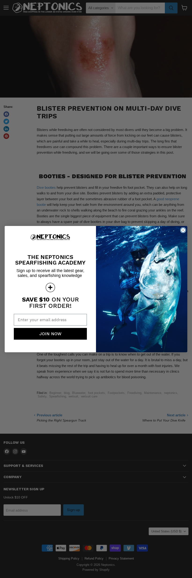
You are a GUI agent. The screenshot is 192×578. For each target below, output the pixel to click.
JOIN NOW (50, 333)
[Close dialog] (183, 230)
